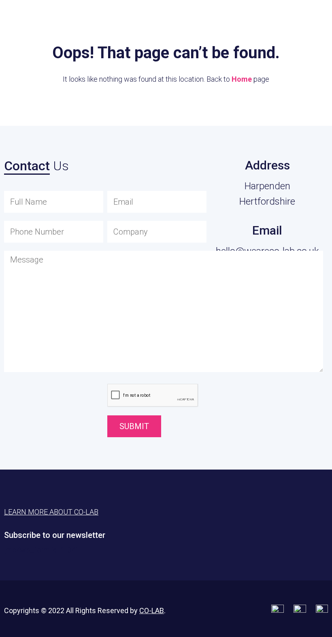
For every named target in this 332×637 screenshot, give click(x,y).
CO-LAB (151, 610)
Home (242, 79)
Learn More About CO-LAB (51, 512)
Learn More (284, 18)
